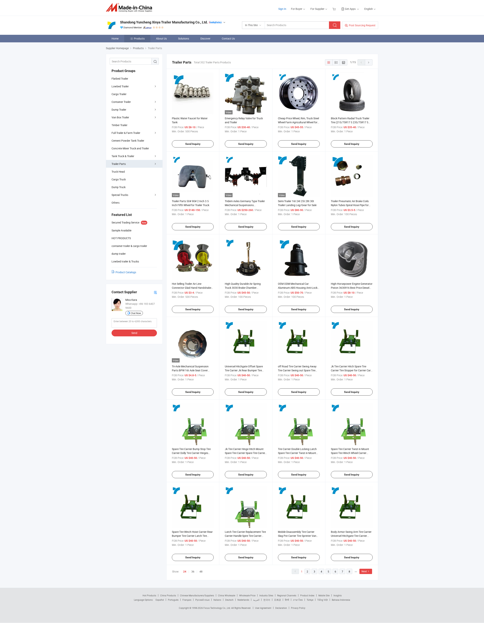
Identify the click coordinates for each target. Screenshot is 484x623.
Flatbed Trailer (120, 78)
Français (186, 599)
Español (160, 599)
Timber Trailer (119, 125)
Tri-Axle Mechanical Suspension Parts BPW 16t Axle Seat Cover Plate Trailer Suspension (190, 370)
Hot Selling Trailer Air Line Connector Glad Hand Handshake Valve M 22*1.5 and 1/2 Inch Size (191, 287)
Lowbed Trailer (120, 86)
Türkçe (310, 599)
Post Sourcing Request (362, 25)
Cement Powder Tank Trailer (128, 140)
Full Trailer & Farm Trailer (126, 133)
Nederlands (243, 599)
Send (134, 333)
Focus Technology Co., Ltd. (217, 607)
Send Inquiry (192, 143)
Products (139, 38)
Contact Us (228, 38)
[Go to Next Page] (368, 62)
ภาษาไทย (298, 599)
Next (364, 571)
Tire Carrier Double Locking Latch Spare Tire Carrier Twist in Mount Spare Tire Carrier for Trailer (297, 453)
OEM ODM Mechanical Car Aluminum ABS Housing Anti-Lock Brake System (297, 287)
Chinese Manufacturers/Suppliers (197, 595)
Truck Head (118, 171)
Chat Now (136, 313)
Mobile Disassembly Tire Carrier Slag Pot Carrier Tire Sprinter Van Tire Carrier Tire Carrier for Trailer (297, 536)
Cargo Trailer (119, 94)
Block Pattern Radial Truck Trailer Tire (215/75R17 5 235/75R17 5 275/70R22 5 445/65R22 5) (350, 122)
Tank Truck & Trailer (123, 156)
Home (115, 38)
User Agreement (263, 607)
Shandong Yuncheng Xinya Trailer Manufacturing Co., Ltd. (164, 22)
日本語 (277, 599)
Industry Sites (266, 595)
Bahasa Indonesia (341, 599)
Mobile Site (324, 595)
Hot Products (149, 595)
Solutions (183, 38)
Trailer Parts (119, 164)
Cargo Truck (119, 179)
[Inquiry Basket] (335, 9)
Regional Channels (286, 595)
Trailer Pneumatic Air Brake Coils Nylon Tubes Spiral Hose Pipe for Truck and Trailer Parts (350, 205)
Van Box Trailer (120, 117)
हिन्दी (287, 599)
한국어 (266, 599)
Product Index (307, 595)
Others (115, 202)
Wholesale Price (247, 595)
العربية (256, 599)
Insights (338, 595)
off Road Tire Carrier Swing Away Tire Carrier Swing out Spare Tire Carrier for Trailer (297, 370)
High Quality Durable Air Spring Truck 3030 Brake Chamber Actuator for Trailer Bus (243, 287)
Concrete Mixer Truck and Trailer (130, 148)
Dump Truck (119, 187)
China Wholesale (226, 595)
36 (192, 571)
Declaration (281, 607)
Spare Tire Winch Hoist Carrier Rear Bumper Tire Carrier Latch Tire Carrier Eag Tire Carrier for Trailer (192, 536)
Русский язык (202, 599)
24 (184, 571)
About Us (161, 38)
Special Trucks (120, 195)
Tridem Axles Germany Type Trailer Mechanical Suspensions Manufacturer (245, 205)
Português (173, 599)
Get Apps (350, 9)
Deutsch (229, 599)
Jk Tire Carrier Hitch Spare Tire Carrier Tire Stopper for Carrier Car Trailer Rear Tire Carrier (351, 370)
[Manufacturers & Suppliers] (130, 7)
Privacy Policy (298, 607)
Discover (205, 38)
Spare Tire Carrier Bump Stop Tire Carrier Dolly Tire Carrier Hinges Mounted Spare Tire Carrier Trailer (191, 453)
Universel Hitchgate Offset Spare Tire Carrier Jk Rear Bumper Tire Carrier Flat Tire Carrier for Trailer (244, 370)
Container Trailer (121, 102)
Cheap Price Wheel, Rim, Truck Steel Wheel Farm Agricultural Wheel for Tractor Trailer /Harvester (298, 122)
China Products (168, 595)
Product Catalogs (126, 272)
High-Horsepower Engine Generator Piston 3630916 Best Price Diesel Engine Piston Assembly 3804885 (351, 287)
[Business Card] (155, 292)
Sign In (282, 9)
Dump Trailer (119, 109)
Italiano (217, 599)
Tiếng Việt (322, 599)
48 (200, 571)
